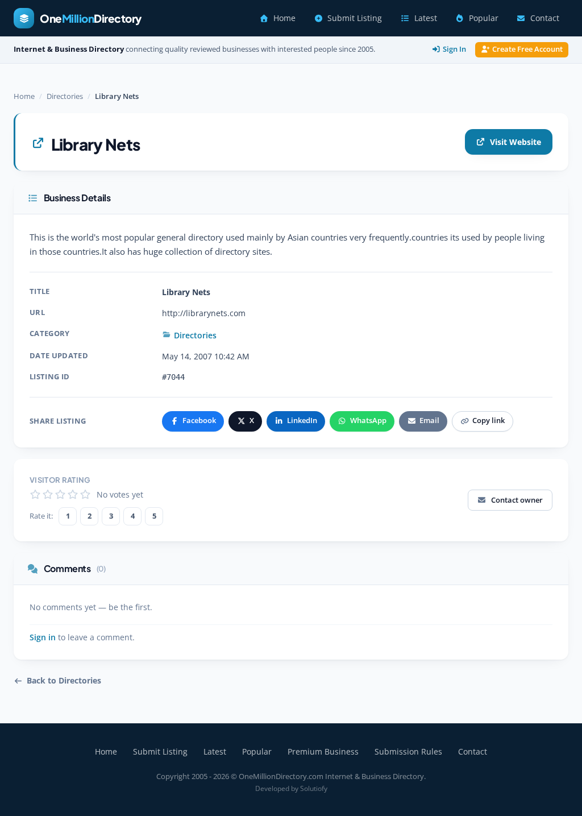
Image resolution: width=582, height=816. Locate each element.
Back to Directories (64, 681)
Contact (544, 18)
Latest (425, 18)
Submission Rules (408, 751)
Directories (65, 96)
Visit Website (515, 141)
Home (284, 18)
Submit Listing (354, 18)
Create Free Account (527, 49)
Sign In (454, 49)
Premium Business (323, 751)
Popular (483, 18)
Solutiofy (313, 788)
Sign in (43, 637)
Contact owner (517, 500)
